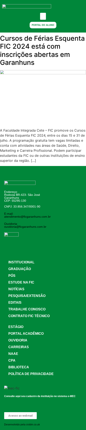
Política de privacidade (31, 374)
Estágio (15, 327)
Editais (15, 302)
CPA (11, 360)
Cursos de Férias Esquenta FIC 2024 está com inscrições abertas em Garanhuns (42, 50)
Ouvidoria (17, 340)
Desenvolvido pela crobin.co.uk (22, 424)
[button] (43, 16)
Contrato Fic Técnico (29, 316)
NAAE (13, 354)
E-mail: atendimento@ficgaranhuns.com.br (27, 215)
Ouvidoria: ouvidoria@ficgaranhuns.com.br (25, 225)
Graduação (19, 269)
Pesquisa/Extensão (27, 296)
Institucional (21, 262)
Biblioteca (18, 367)
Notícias (16, 289)
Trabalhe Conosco (27, 309)
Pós (11, 275)
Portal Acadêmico (26, 333)
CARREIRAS (18, 347)
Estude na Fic (21, 282)
